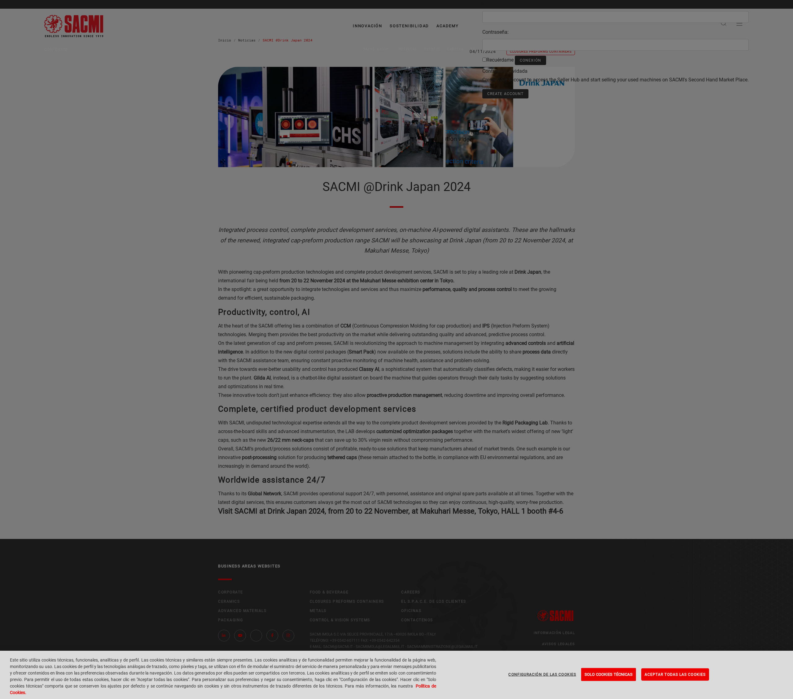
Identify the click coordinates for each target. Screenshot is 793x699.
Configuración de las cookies (542, 674)
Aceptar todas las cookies (675, 674)
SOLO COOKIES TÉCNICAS (609, 674)
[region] (396, 675)
